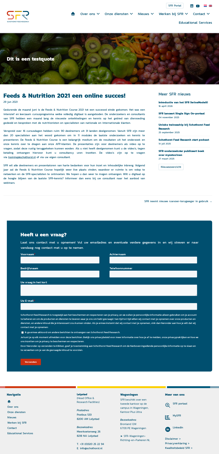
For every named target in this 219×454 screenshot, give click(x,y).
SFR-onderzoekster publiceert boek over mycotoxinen (181, 153)
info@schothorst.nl (91, 448)
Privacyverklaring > (177, 443)
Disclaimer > (173, 439)
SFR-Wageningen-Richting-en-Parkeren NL (135, 438)
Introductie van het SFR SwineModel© (183, 102)
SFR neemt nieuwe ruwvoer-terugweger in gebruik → (178, 201)
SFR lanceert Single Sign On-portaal (182, 113)
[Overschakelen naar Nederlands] (205, 6)
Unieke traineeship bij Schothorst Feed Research (184, 126)
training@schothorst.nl (22, 157)
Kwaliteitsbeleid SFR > (178, 448)
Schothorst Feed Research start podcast (184, 140)
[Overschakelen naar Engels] (210, 6)
